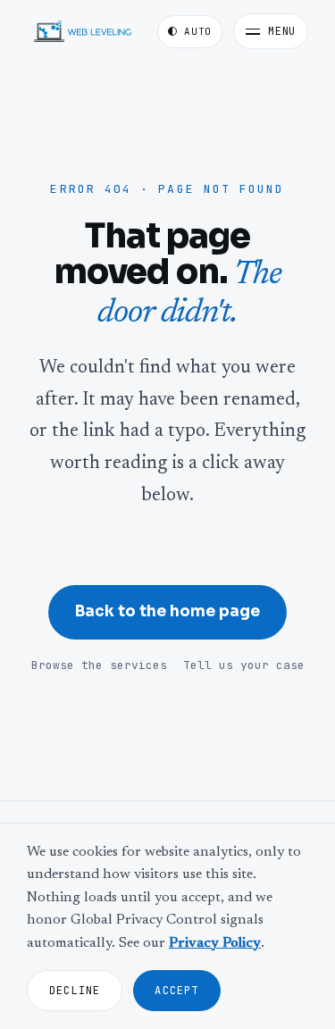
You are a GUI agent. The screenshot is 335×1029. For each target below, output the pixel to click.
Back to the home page (167, 611)
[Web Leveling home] (82, 31)
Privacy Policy (215, 943)
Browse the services (99, 665)
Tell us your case (244, 665)
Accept (176, 990)
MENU (282, 31)
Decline (74, 990)
